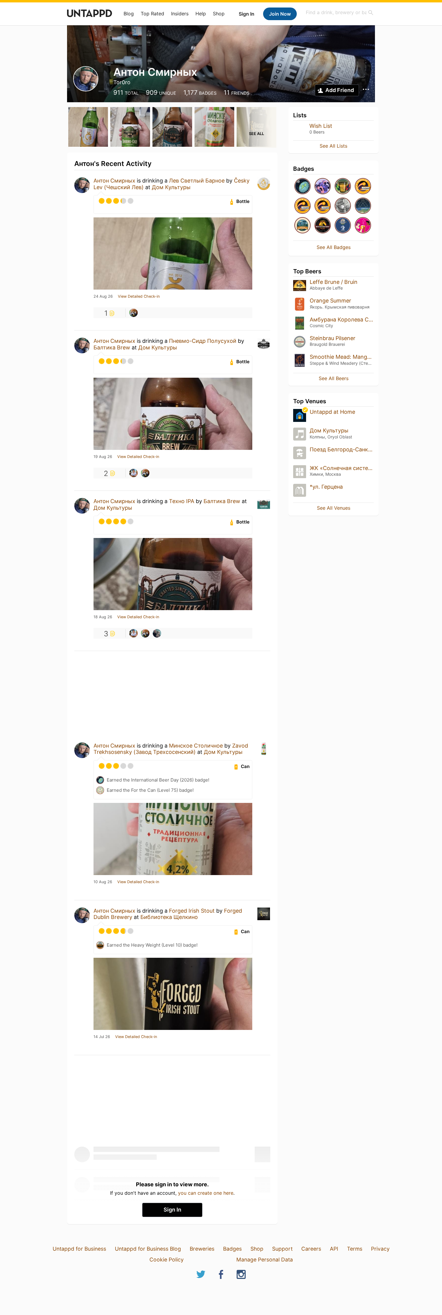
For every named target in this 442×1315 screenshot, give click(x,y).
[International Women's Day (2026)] (322, 186)
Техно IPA (181, 501)
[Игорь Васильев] (133, 473)
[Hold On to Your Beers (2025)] (322, 225)
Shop (219, 14)
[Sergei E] (157, 633)
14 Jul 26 (102, 1037)
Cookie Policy (166, 1259)
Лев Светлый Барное (197, 180)
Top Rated (152, 14)
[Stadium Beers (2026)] (342, 186)
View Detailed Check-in (139, 296)
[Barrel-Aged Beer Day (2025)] (342, 206)
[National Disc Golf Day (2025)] (302, 225)
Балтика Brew (112, 347)
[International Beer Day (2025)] (363, 206)
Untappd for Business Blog (148, 1249)
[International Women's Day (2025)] (363, 225)
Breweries (202, 1249)
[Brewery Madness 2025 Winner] (342, 225)
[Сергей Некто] (133, 313)
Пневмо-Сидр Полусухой (202, 341)
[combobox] (339, 12)
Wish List (320, 126)
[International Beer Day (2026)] (302, 186)
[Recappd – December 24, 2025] (302, 206)
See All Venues (333, 508)
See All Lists (333, 146)
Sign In (246, 14)
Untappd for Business (79, 1249)
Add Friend (339, 90)
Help (200, 14)
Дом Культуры (171, 187)
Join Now (280, 14)
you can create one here (205, 1193)
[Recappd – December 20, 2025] (322, 206)
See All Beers (333, 378)
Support (282, 1249)
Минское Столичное (196, 745)
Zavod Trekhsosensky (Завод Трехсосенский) (171, 748)
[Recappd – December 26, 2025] (363, 186)
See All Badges (334, 247)
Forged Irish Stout (192, 911)
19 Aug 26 (103, 457)
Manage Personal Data (264, 1259)
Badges (232, 1249)
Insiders (180, 14)
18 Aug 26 (103, 617)
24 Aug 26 (103, 296)
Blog (129, 14)
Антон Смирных (114, 180)
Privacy (380, 1249)
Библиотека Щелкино (169, 917)
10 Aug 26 (103, 882)
